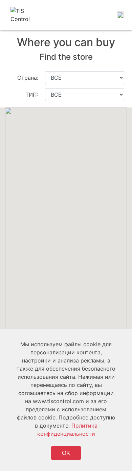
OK (66, 452)
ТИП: (31, 94)
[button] (34, 204)
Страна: (27, 77)
